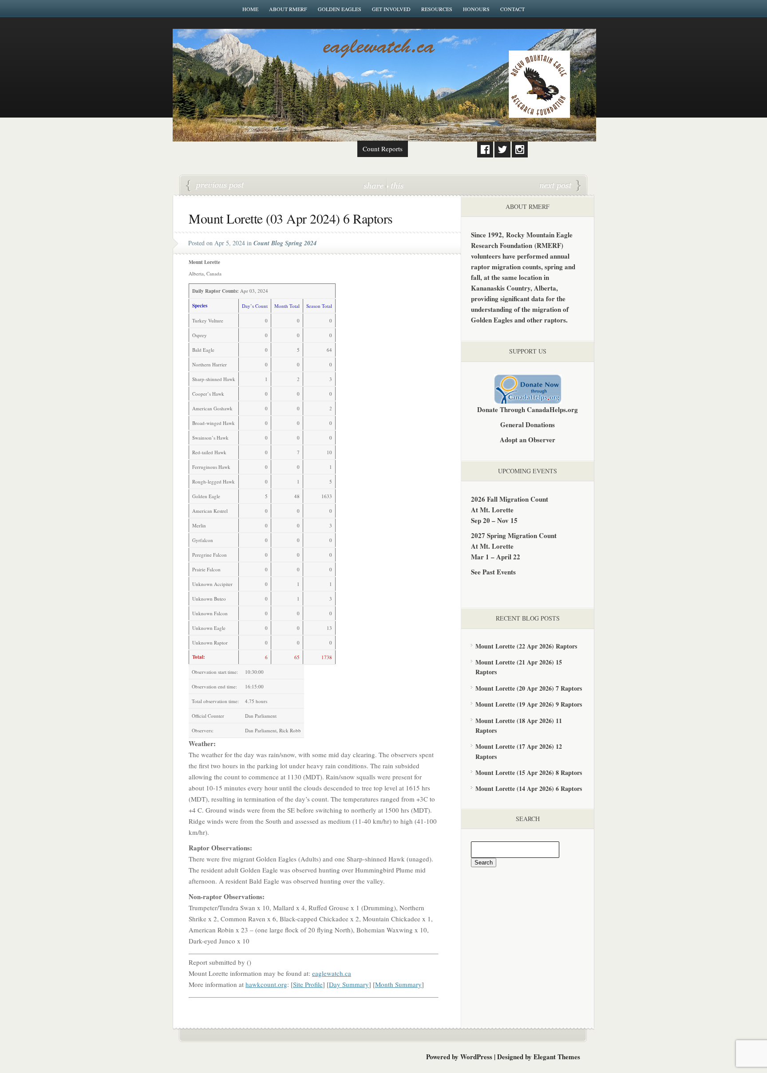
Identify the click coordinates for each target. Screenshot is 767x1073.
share (374, 185)
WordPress (476, 1056)
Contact (512, 8)
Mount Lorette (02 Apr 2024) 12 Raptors (215, 186)
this (395, 185)
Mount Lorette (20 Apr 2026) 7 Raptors (528, 688)
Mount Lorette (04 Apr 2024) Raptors (560, 186)
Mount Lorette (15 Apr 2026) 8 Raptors (528, 772)
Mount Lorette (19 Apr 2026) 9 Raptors (528, 704)
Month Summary (398, 984)
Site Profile (308, 984)
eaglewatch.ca (331, 973)
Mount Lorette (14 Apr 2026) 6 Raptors (528, 788)
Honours (476, 8)
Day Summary (349, 984)
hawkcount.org (266, 984)
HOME (250, 8)
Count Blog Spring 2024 (284, 243)
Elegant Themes (557, 1056)
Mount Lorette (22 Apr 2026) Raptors (526, 646)
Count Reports (383, 148)
